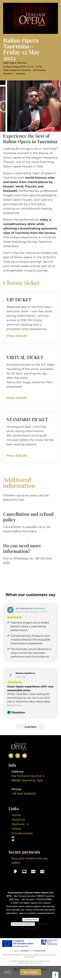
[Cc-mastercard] (24, 872)
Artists (16, 829)
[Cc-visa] (33, 872)
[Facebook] (10, 755)
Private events (22, 833)
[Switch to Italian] (22, 840)
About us (18, 819)
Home (16, 815)
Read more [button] (14, 705)
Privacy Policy (32, 919)
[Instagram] (17, 755)
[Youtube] (24, 755)
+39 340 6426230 (23, 793)
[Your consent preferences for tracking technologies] (55, 975)
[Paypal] (15, 872)
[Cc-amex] (42, 872)
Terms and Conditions (24, 924)
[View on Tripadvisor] (10, 675)
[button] (3, 106)
